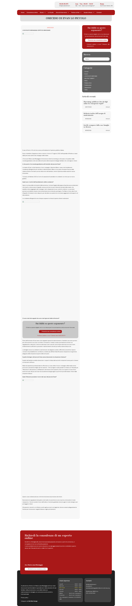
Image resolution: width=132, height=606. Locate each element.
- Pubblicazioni (87, 85)
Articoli (108, 107)
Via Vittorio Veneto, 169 (106, 6)
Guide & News (88, 12)
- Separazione (87, 87)
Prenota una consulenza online (51, 331)
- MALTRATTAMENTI (89, 78)
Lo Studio (51, 12)
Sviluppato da (29, 601)
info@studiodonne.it (64, 6)
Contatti (99, 12)
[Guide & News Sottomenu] (93, 12)
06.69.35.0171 (61, 335)
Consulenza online (32, 12)
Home (22, 12)
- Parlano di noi (87, 83)
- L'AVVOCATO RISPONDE (90, 76)
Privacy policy (24, 597)
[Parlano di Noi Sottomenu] (80, 12)
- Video (86, 90)
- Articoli (86, 71)
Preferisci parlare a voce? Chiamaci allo (47, 335)
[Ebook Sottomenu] (45, 12)
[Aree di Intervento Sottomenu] (68, 12)
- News (85, 81)
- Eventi (86, 74)
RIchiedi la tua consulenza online (37, 569)
